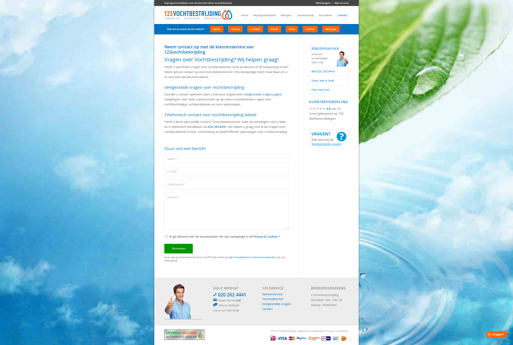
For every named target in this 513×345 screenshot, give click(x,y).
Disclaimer (343, 330)
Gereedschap (305, 15)
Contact (342, 15)
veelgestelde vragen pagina (262, 94)
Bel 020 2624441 (323, 71)
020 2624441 (217, 127)
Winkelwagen (323, 2)
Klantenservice (272, 294)
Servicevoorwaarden (264, 257)
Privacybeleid (241, 257)
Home (244, 15)
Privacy (331, 330)
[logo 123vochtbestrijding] (198, 15)
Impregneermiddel (264, 15)
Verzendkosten (272, 299)
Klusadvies (325, 15)
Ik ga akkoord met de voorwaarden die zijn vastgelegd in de (224, 236)
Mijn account (342, 2)
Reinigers (286, 15)
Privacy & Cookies (266, 236)
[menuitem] (323, 3)
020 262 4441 (232, 295)
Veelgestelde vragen (276, 304)
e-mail (236, 300)
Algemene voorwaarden (311, 330)
